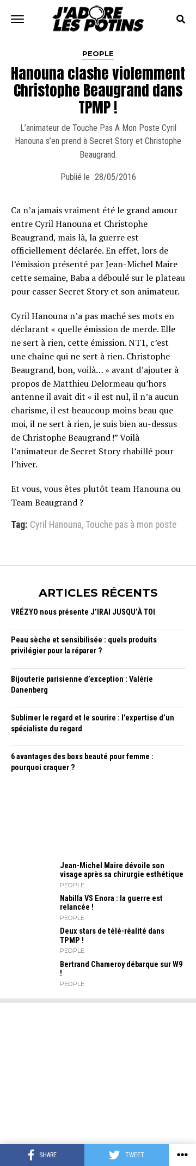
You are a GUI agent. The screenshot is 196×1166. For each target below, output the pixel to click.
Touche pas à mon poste (130, 525)
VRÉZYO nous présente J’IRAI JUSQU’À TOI (83, 612)
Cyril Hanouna (56, 525)
